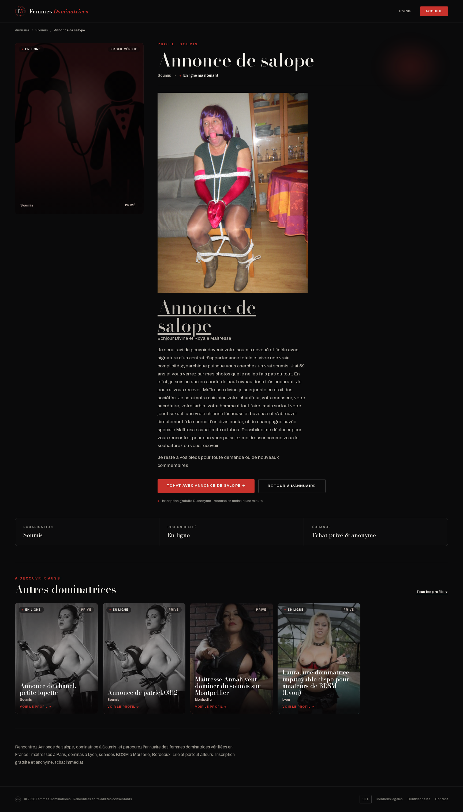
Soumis (41, 30)
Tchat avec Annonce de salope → (206, 486)
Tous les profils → (432, 592)
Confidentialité (419, 799)
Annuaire (22, 30)
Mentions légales (389, 799)
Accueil (434, 11)
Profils (405, 11)
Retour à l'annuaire (292, 486)
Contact (441, 799)
